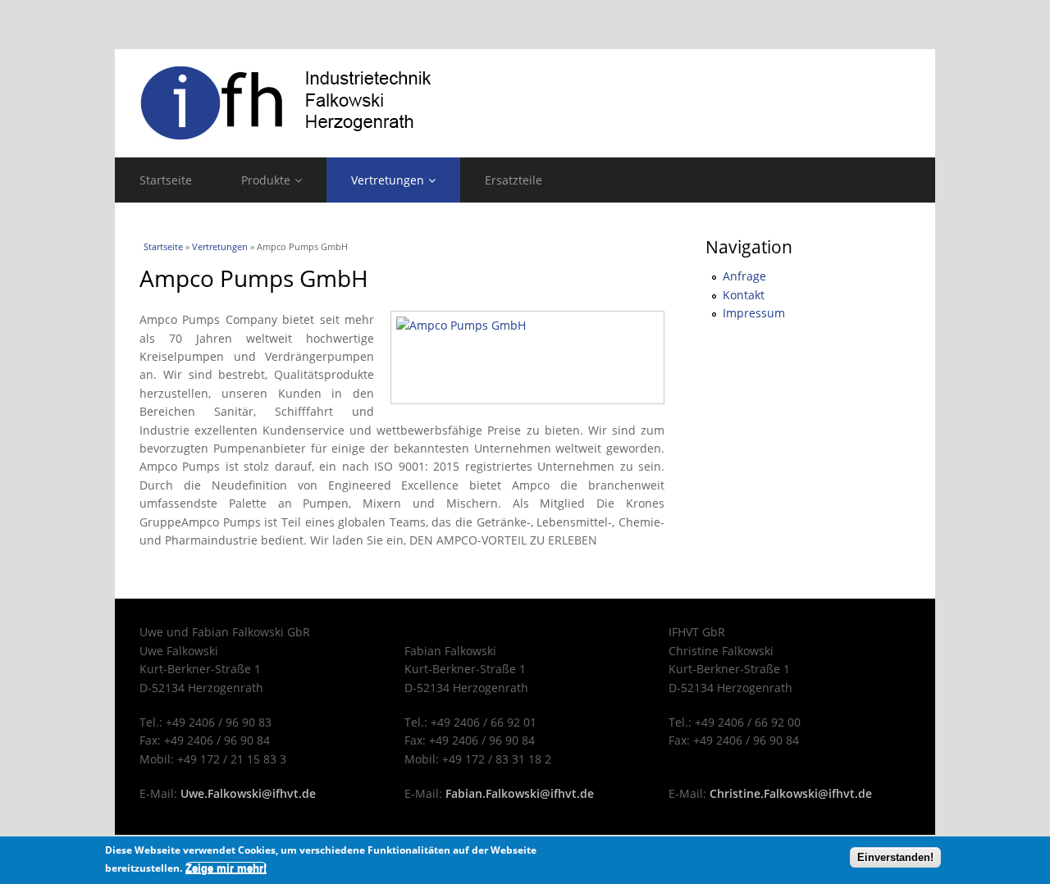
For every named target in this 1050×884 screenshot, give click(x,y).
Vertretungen (387, 180)
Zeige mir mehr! (226, 868)
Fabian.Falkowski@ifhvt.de (519, 793)
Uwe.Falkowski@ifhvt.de (248, 793)
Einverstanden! (895, 857)
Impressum (754, 313)
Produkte (265, 180)
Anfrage (744, 276)
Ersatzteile (513, 180)
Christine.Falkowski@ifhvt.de (791, 793)
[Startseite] (525, 103)
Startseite (165, 180)
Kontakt (744, 295)
